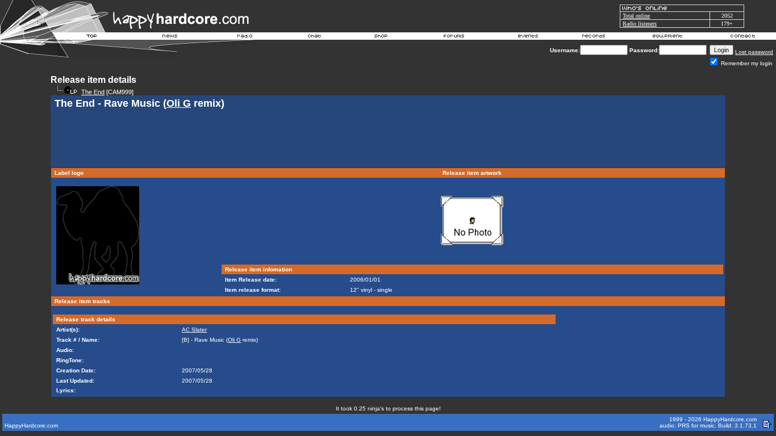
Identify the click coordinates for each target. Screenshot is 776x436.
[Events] (528, 37)
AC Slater (194, 329)
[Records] (593, 37)
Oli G (178, 103)
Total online (636, 15)
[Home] (92, 37)
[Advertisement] (388, 139)
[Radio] (245, 37)
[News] (168, 37)
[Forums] (454, 37)
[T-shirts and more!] (381, 37)
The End (93, 92)
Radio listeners (640, 23)
